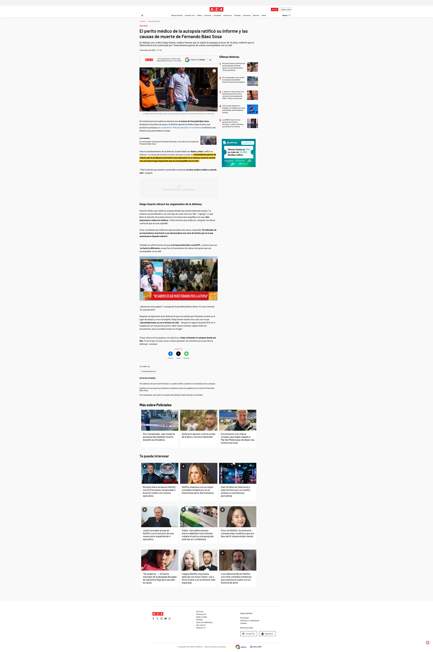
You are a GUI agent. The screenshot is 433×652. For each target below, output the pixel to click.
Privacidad (244, 618)
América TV (200, 628)
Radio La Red (285, 9)
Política (199, 15)
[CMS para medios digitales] (254, 647)
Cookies (243, 623)
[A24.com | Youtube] (165, 618)
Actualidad (217, 15)
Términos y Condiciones (249, 621)
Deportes (256, 15)
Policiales (237, 15)
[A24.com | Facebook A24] (153, 618)
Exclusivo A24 (190, 15)
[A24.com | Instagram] (161, 618)
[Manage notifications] (428, 642)
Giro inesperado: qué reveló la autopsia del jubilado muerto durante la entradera (171, 395)
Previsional (247, 15)
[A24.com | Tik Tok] (169, 618)
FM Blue (199, 620)
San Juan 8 (200, 625)
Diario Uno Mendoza (204, 622)
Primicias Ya (227, 15)
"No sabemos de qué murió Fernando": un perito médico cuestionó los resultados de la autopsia (177, 384)
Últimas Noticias (177, 15)
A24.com (199, 612)
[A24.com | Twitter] (157, 618)
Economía (207, 15)
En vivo (274, 9)
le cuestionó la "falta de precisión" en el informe (180, 127)
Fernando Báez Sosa (154, 21)
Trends (263, 15)
